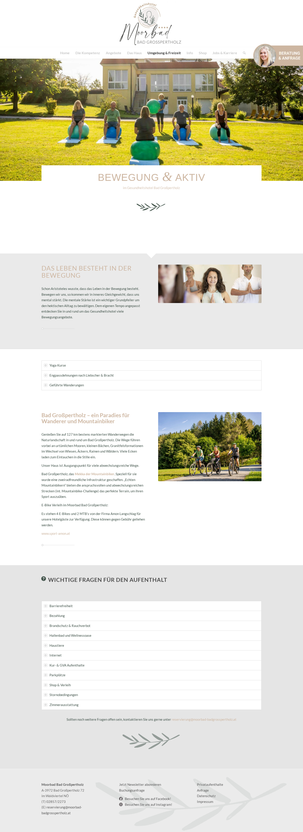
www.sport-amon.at (55, 533)
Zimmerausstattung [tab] (64, 705)
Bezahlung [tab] (57, 616)
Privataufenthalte (210, 784)
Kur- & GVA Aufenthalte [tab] (67, 665)
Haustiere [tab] (56, 645)
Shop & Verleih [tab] (60, 685)
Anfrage (203, 790)
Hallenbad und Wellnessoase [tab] (70, 635)
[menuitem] (65, 52)
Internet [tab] (55, 655)
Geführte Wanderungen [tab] (66, 385)
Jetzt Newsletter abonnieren (140, 784)
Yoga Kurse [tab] (57, 365)
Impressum (205, 802)
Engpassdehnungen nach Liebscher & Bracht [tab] (81, 375)
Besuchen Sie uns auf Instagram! (148, 804)
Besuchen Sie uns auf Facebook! (148, 799)
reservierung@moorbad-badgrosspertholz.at (204, 719)
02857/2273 (56, 802)
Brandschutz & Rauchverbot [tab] (70, 626)
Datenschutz (206, 796)
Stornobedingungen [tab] (63, 695)
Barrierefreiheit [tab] (61, 606)
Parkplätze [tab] (57, 675)
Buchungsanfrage (132, 790)
